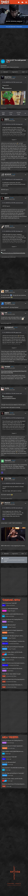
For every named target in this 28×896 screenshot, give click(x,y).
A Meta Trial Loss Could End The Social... (12, 668)
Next (23, 72)
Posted (10, 78)
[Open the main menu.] (26, 2)
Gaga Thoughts (11, 610)
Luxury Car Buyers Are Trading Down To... (13, 619)
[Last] (26, 72)
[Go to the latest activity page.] (19, 2)
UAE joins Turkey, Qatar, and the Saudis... (12, 652)
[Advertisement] (14, 43)
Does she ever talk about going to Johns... (13, 635)
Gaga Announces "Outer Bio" (9, 603)
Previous (5, 72)
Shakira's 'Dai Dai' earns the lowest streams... (13, 663)
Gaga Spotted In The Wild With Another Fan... (13, 657)
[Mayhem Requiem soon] (14, 14)
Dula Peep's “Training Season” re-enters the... (13, 641)
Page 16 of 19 (15, 72)
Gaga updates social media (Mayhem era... (13, 614)
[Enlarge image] (7, 88)
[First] (2, 72)
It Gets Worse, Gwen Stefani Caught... (12, 674)
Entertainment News (14, 643)
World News (10, 621)
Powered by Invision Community (14, 885)
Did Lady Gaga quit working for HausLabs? (13, 646)
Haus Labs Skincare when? (9, 625)
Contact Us (18, 883)
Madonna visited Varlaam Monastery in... (12, 684)
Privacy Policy (10, 883)
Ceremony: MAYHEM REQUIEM (10, 608)
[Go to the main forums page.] (22, 2)
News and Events (14, 67)
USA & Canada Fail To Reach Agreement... (13, 630)
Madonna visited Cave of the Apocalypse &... (13, 679)
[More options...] (25, 77)
